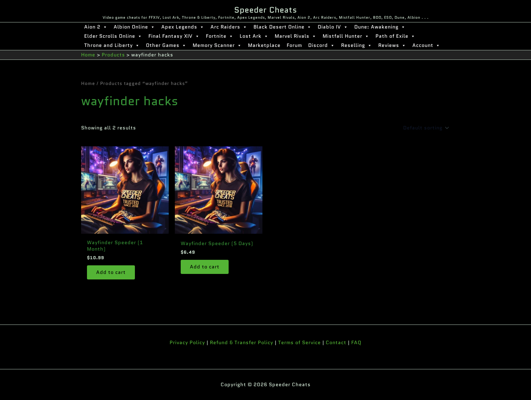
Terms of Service (299, 342)
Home (88, 83)
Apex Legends (179, 26)
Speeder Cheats (265, 10)
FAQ (356, 342)
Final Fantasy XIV (170, 36)
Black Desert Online (279, 26)
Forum (294, 45)
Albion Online (131, 26)
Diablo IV (329, 26)
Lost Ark (251, 36)
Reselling (353, 45)
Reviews (388, 45)
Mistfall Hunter (342, 36)
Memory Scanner (214, 45)
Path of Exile (392, 36)
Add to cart (111, 272)
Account (422, 45)
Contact (336, 342)
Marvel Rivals (292, 36)
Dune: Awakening (376, 26)
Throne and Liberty (108, 45)
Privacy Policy (187, 342)
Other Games (162, 45)
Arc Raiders (225, 26)
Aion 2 (92, 26)
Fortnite (216, 36)
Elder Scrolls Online (109, 36)
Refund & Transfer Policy (241, 342)
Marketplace (264, 45)
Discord (318, 45)
